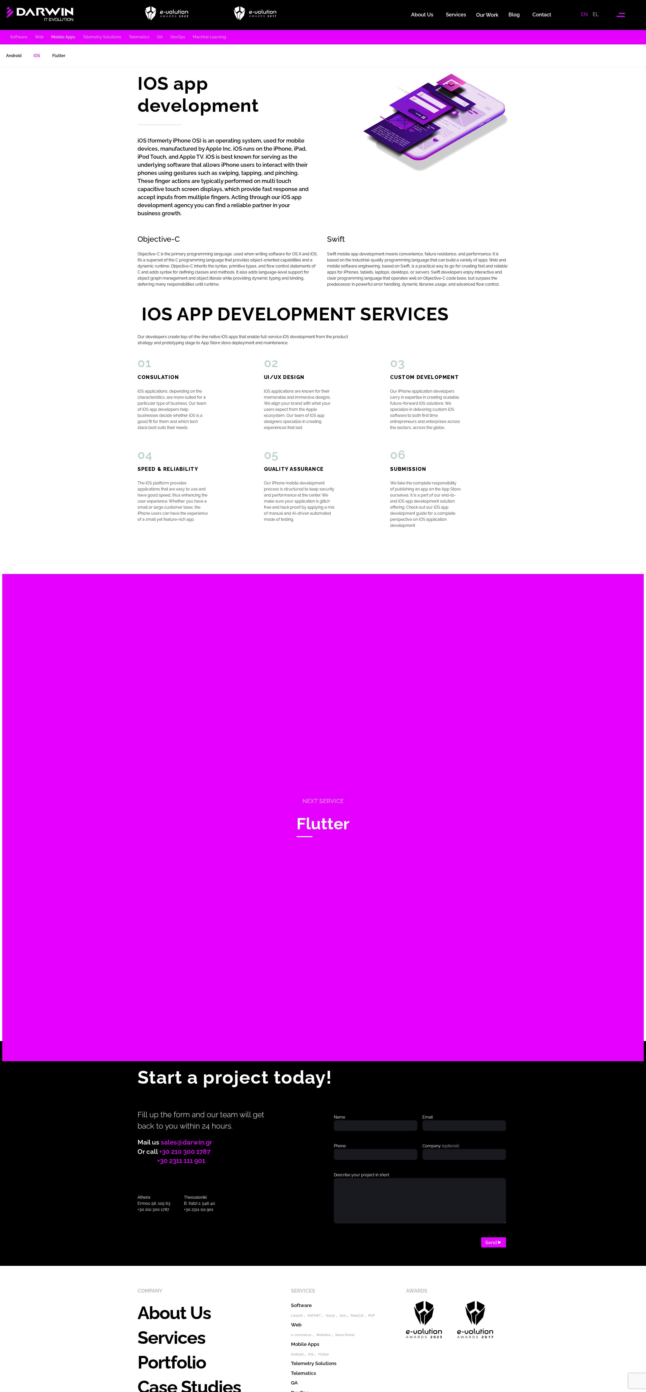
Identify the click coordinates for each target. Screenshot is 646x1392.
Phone (340, 1145)
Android (297, 1354)
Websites (323, 1335)
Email (427, 1117)
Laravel (297, 1315)
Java (342, 1315)
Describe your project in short (361, 1174)
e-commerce (301, 1335)
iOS (310, 1354)
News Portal (344, 1335)
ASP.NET (314, 1315)
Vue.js (330, 1315)
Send (491, 1242)
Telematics (303, 1373)
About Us (174, 1312)
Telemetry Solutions (313, 1363)
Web (296, 1324)
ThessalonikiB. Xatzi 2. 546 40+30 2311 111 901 (199, 1203)
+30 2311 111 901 (181, 1160)
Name (339, 1117)
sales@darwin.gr (186, 1142)
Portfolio (172, 1362)
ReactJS (357, 1315)
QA (294, 1382)
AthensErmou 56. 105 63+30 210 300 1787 (154, 1203)
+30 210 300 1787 (184, 1151)
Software (301, 1305)
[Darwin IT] (39, 19)
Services (171, 1337)
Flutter (323, 823)
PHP (371, 1315)
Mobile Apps (305, 1344)
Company (440, 1145)
